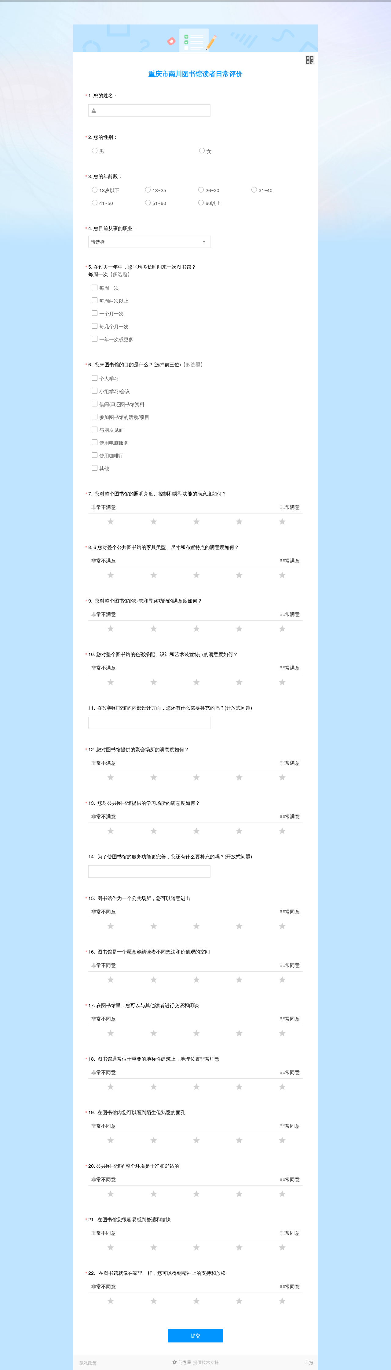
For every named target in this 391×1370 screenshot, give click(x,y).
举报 (309, 1362)
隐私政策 (88, 1363)
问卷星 (184, 1362)
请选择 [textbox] (98, 241)
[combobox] (149, 242)
